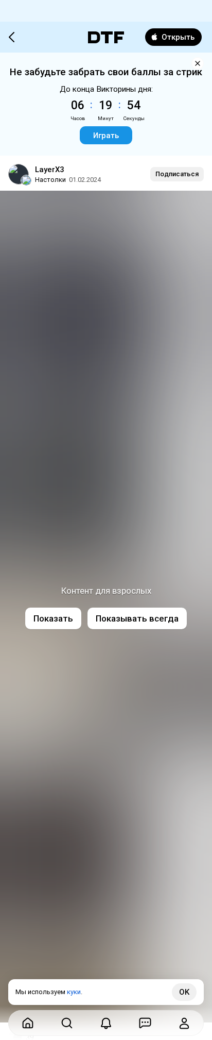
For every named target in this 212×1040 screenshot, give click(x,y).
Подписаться (177, 174)
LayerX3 (49, 169)
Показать (53, 618)
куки (74, 992)
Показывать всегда (137, 618)
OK (184, 992)
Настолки (50, 179)
